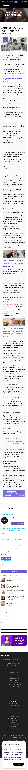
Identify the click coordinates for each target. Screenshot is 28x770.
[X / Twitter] (13, 665)
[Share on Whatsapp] (14, 508)
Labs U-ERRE (14, 692)
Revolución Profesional (6, 615)
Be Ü (2, 622)
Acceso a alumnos (14, 680)
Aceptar (18, 764)
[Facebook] (2, 665)
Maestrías (14, 707)
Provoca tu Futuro (5, 612)
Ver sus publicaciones (17, 523)
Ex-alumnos (14, 724)
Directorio (14, 722)
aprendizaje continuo (10, 304)
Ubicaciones (14, 726)
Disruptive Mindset (5, 619)
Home (12, 18)
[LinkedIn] (10, 665)
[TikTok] (7, 665)
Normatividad (14, 697)
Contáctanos (14, 720)
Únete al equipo (13, 729)
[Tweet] (7, 508)
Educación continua (14, 709)
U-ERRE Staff (13, 517)
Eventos (14, 690)
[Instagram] (5, 665)
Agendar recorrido (14, 718)
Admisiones (14, 716)
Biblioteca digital (14, 686)
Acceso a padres (14, 682)
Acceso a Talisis (14, 678)
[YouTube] (15, 665)
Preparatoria (14, 703)
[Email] (12, 508)
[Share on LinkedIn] (9, 508)
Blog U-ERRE (14, 688)
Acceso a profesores (14, 684)
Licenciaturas (14, 705)
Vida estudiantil (14, 695)
